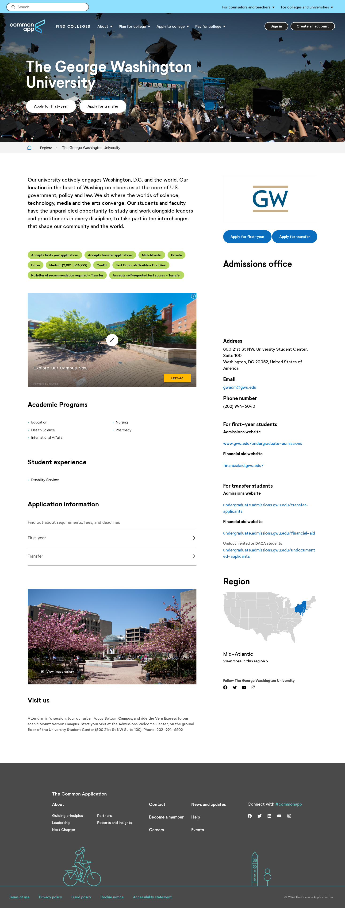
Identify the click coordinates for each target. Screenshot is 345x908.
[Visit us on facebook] (225, 687)
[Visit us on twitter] (235, 687)
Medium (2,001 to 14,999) (68, 265)
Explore (46, 148)
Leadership (61, 822)
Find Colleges (73, 26)
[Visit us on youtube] (244, 687)
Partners (104, 815)
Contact (157, 804)
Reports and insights (114, 822)
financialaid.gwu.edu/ (243, 465)
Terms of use (19, 897)
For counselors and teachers (246, 7)
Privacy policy (50, 897)
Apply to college (171, 26)
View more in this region (244, 661)
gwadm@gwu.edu (239, 387)
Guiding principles (67, 815)
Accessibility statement (152, 897)
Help (195, 816)
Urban (35, 265)
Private (176, 255)
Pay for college (208, 26)
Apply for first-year (51, 106)
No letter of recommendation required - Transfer (67, 275)
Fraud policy (81, 897)
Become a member (166, 816)
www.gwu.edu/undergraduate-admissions (262, 443)
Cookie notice (112, 897)
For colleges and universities (305, 7)
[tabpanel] (112, 538)
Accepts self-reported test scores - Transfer (147, 275)
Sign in (276, 26)
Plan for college (132, 26)
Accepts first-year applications (55, 255)
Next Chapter (63, 829)
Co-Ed (102, 265)
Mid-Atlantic (152, 255)
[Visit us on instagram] (253, 687)
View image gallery (60, 671)
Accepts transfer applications (110, 255)
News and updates (208, 804)
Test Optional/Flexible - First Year (141, 265)
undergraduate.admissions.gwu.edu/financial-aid (269, 532)
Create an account (313, 26)
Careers (156, 829)
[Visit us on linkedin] (269, 815)
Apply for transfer (103, 106)
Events (197, 829)
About (102, 26)
